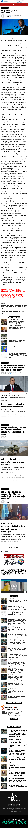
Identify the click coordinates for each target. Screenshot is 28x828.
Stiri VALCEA (11, 826)
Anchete (24, 810)
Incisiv (8, 16)
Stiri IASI (8, 824)
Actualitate (23, 808)
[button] (14, 586)
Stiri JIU (12, 824)
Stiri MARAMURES (19, 824)
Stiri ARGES (15, 821)
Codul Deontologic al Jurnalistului (13, 808)
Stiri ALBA (4, 821)
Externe (15, 810)
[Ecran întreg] (25, 592)
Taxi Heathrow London (6, 723)
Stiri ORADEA (9, 825)
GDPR (20, 811)
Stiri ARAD (9, 821)
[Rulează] (3, 592)
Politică (11, 810)
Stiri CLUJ (16, 822)
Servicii (15, 811)
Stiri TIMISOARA (22, 825)
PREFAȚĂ (3, 808)
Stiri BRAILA (17, 826)
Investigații (11, 811)
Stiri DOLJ (21, 822)
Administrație (5, 810)
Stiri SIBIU (15, 825)
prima (3, 301)
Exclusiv (20, 810)
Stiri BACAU (21, 821)
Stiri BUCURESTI (10, 822)
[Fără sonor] (23, 592)
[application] (14, 586)
